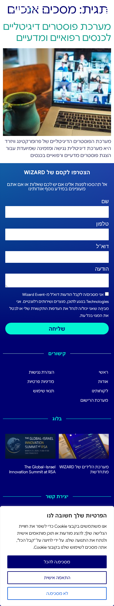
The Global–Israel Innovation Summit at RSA (32, 469)
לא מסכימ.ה (57, 593)
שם (105, 202)
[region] (57, 556)
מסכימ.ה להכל (57, 561)
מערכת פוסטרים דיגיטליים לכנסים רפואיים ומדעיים (57, 32)
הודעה (102, 269)
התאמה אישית (57, 577)
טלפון (102, 224)
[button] (106, 10)
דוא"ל (102, 247)
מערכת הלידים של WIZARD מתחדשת (84, 469)
